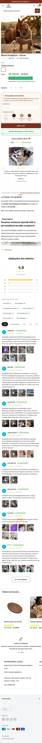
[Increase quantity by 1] (20, 88)
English (5, 709)
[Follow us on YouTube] (11, 719)
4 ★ (30, 324)
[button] (9, 625)
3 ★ (36, 324)
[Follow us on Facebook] (3, 719)
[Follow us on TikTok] (15, 719)
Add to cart (21, 126)
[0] (38, 6)
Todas (5, 324)
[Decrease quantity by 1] (10, 88)
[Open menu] (3, 6)
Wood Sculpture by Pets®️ (13, 622)
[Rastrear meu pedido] (34, 6)
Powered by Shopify (8, 738)
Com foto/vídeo (14, 324)
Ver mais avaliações (21, 579)
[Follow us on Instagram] (7, 719)
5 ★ (24, 324)
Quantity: (4, 88)
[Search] (37, 11)
